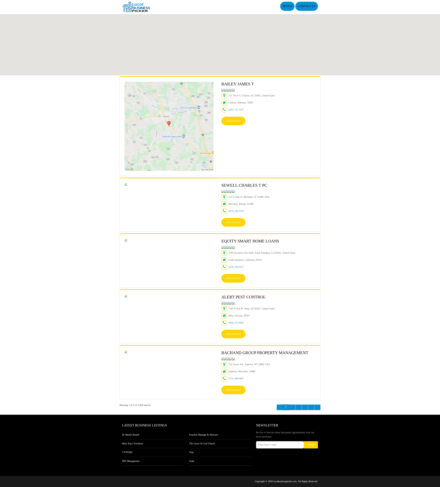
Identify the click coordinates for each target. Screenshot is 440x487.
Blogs (287, 6)
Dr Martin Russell (130, 434)
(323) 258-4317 (236, 267)
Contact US (306, 6)
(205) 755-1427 (236, 109)
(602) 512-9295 (236, 322)
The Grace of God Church (202, 443)
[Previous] (280, 407)
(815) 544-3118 (236, 211)
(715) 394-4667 (236, 378)
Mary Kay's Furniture (132, 443)
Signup (310, 444)
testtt (191, 461)
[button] (220, 43)
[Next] (317, 407)
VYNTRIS (127, 452)
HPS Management (131, 461)
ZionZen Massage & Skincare (203, 434)
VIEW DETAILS (233, 121)
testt (191, 452)
